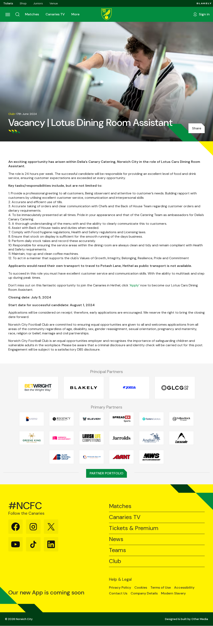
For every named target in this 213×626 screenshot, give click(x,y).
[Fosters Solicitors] (151, 419)
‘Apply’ (134, 285)
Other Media (199, 619)
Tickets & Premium (133, 528)
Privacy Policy (120, 587)
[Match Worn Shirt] (151, 457)
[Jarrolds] (121, 438)
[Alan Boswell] (62, 457)
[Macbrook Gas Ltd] (91, 457)
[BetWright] (38, 387)
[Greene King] (32, 438)
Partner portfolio (106, 473)
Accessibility (184, 587)
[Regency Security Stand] (62, 419)
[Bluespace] (32, 419)
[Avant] (121, 457)
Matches (32, 14)
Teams (117, 550)
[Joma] (129, 387)
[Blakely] (204, 3)
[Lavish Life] (91, 438)
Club (115, 561)
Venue (54, 3)
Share (196, 128)
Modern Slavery (173, 593)
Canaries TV (55, 14)
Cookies (140, 587)
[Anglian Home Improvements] (151, 438)
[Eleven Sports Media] (91, 419)
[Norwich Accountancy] (62, 438)
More (75, 14)
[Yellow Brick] (181, 419)
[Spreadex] (121, 419)
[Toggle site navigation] (7, 14)
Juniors (38, 3)
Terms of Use (160, 587)
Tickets (8, 3)
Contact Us (118, 593)
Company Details (144, 593)
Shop (23, 3)
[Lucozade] (181, 438)
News (116, 539)
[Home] (106, 14)
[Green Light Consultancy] (174, 387)
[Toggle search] (17, 14)
